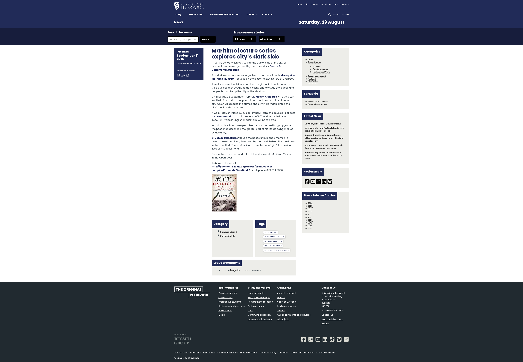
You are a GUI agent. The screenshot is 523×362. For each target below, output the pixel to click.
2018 (310, 225)
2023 (310, 211)
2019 (310, 222)
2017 (310, 228)
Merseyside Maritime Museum (276, 250)
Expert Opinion (314, 62)
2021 (310, 217)
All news (240, 39)
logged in (235, 270)
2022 (310, 214)
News (178, 22)
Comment (317, 66)
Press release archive (317, 104)
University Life (227, 236)
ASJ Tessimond (221, 116)
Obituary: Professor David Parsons (323, 124)
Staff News (313, 81)
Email (178, 75)
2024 (310, 208)
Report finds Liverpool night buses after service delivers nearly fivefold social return (324, 138)
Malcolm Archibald (265, 97)
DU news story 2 (228, 232)
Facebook (182, 75)
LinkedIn (187, 75)
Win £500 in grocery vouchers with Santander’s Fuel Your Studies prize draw (323, 155)
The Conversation (321, 69)
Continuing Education (274, 237)
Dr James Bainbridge (225, 138)
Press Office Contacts (318, 101)
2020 (310, 220)
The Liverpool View (321, 71)
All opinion (266, 39)
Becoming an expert (317, 76)
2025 (310, 206)
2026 (310, 203)
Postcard (312, 79)
